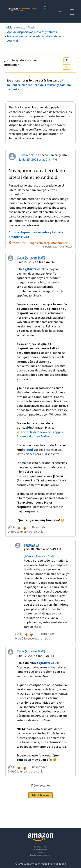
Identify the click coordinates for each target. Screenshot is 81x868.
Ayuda (40, 852)
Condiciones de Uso (40, 847)
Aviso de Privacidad (40, 849)
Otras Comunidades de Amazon (40, 855)
